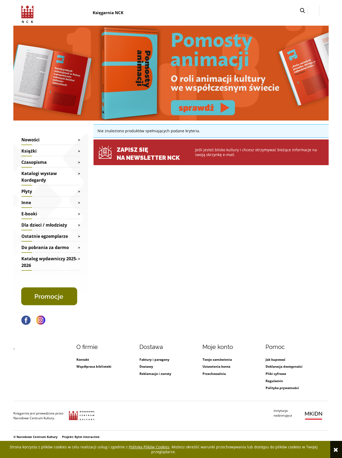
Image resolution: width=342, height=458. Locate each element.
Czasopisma (34, 162)
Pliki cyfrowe (276, 373)
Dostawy (146, 366)
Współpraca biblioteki (93, 366)
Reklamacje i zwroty (155, 373)
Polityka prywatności (282, 388)
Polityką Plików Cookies (149, 446)
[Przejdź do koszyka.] (324, 10)
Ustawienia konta (216, 366)
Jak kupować (275, 359)
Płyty (26, 191)
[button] (302, 10)
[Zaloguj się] (313, 10)
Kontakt (82, 359)
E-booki (29, 214)
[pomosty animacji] (171, 72)
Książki (29, 151)
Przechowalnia (214, 373)
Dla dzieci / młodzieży (44, 225)
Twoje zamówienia (217, 359)
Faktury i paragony (154, 359)
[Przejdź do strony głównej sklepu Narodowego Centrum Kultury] (28, 13)
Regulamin (274, 381)
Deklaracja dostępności (284, 366)
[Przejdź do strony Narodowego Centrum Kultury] (81, 416)
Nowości (30, 140)
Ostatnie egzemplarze (44, 236)
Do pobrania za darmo (45, 247)
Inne (26, 202)
